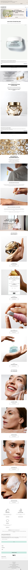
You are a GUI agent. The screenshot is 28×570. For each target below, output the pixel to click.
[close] (27, 2)
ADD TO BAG (14, 66)
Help (2, 549)
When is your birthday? (14, 286)
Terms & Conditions (14, 565)
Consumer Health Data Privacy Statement (14, 566)
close (19, 276)
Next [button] (27, 41)
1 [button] (12, 135)
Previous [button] (1, 41)
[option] (14, 13)
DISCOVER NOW (14, 265)
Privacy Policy (13, 2)
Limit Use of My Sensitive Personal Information (14, 564)
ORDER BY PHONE (14, 552)
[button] (14, 76)
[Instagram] (15, 555)
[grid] (14, 189)
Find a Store (3, 547)
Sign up (21, 3)
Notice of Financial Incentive (5, 2)
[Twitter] (13, 555)
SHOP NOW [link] (16, 5)
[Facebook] (12, 555)
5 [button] (15, 135)
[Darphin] (3, 7)
